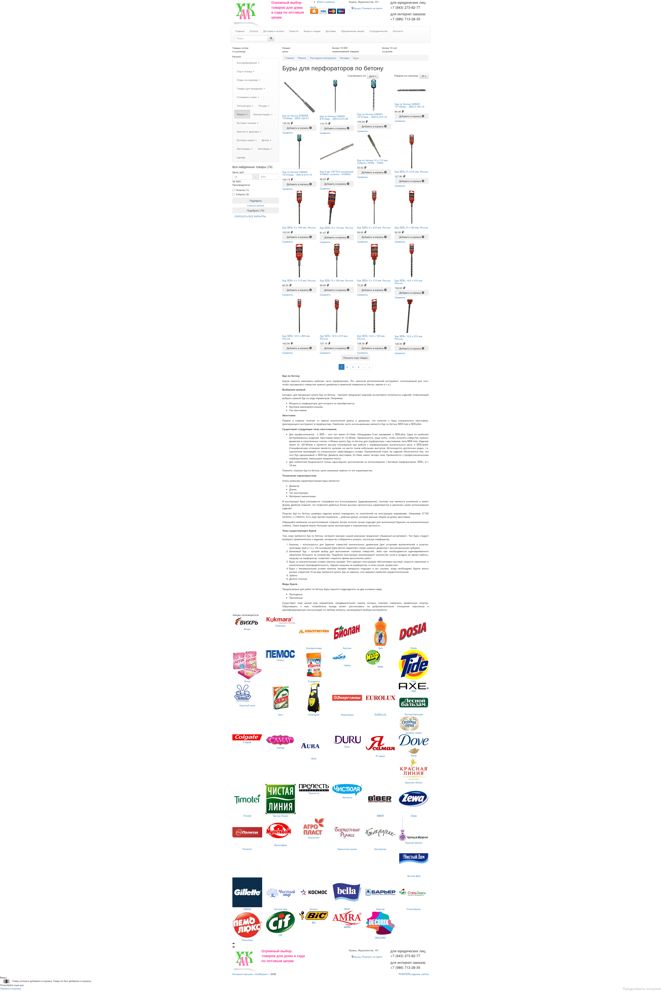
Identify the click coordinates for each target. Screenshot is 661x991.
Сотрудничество (378, 31)
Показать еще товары (355, 357)
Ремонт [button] (241, 114)
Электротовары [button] (262, 114)
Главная (289, 58)
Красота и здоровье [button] (248, 131)
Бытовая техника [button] (247, 123)
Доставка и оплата (273, 31)
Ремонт (302, 58)
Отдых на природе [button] (248, 80)
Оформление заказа (352, 31)
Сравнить (287, 132)
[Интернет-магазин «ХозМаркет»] (250, 13)
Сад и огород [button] (245, 71)
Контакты (398, 31)
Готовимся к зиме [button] (247, 97)
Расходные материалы (323, 58)
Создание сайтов (414, 974)
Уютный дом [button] (244, 105)
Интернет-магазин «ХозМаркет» (250, 974)
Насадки (344, 58)
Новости (293, 31)
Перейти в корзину (10, 988)
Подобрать (256, 200)
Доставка (331, 31)
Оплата (254, 31)
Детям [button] (266, 140)
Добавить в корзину (298, 128)
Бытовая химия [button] (246, 140)
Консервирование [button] (247, 62)
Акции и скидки (312, 31)
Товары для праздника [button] (250, 88)
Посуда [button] (262, 105)
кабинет (326, 1)
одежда (241, 157)
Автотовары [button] (244, 148)
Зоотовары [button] (264, 148)
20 (423, 76)
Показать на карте (368, 8)
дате (372, 76)
